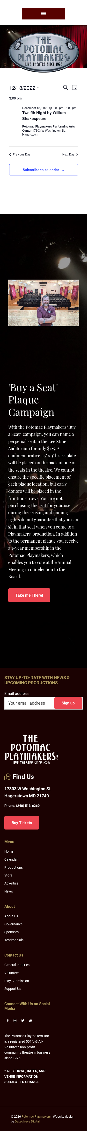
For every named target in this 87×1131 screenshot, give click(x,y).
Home (8, 851)
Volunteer (11, 972)
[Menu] (43, 13)
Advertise (11, 883)
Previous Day (21, 154)
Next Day (68, 154)
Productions (13, 867)
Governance (13, 924)
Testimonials (13, 940)
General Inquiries (16, 964)
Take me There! (29, 595)
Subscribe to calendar (41, 169)
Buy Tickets (22, 822)
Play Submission (16, 980)
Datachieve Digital (27, 1121)
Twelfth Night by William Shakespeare (44, 115)
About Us (11, 916)
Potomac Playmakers (36, 1116)
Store (8, 875)
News (8, 891)
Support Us (12, 988)
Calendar (11, 859)
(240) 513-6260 (22, 805)
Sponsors (11, 932)
